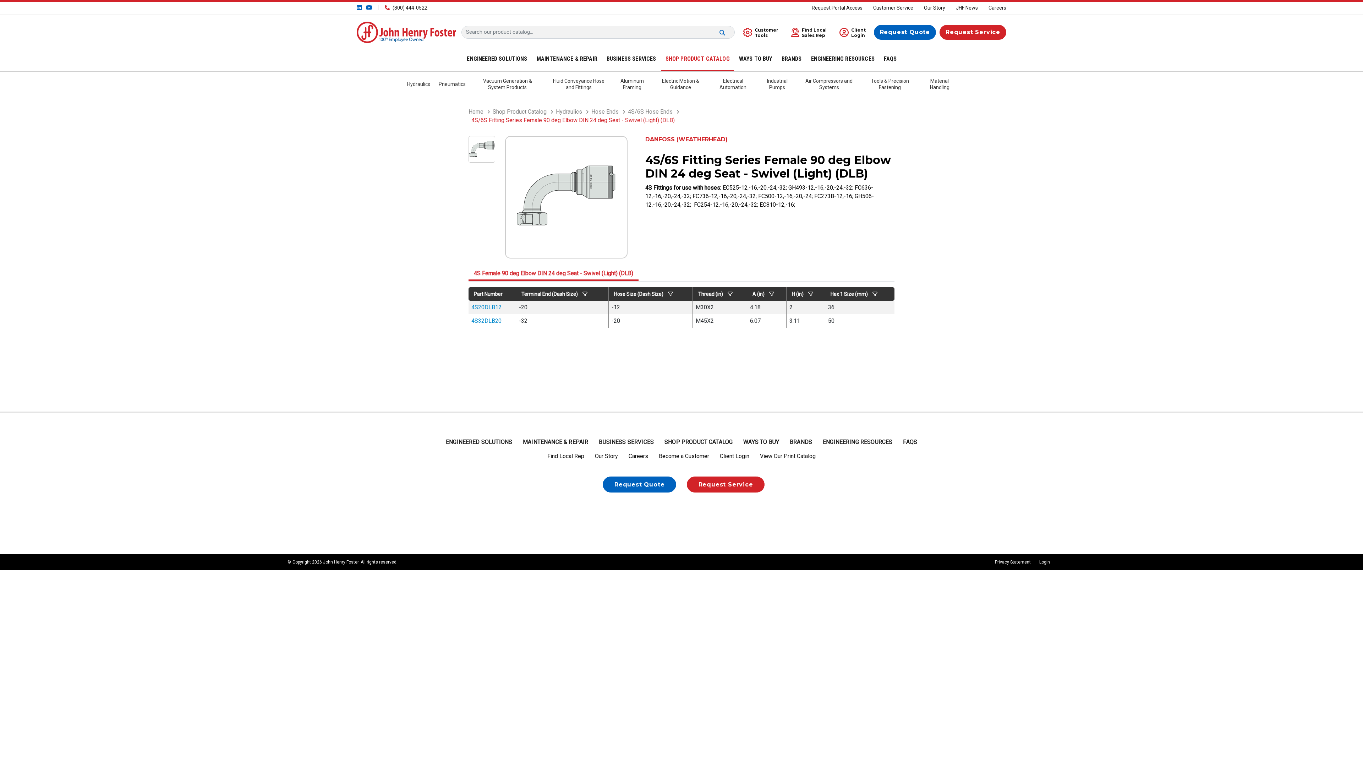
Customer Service (893, 8)
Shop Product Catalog (520, 111)
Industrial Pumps (777, 84)
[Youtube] (368, 7)
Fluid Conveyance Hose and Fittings (578, 84)
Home (476, 111)
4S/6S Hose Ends (650, 111)
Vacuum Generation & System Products (507, 84)
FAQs (910, 442)
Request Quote (905, 32)
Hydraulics (418, 84)
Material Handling (939, 84)
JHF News (967, 8)
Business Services (626, 442)
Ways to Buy (761, 442)
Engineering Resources (857, 442)
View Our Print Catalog (788, 456)
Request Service (973, 32)
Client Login (734, 456)
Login (1044, 562)
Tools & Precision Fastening (890, 84)
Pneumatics (452, 84)
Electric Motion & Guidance (680, 84)
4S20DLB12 (486, 307)
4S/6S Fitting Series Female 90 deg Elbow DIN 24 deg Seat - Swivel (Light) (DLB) (573, 120)
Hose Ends (605, 111)
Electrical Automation (732, 84)
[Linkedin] (360, 7)
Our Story (934, 8)
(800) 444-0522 (410, 8)
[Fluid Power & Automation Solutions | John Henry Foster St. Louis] (406, 31)
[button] (807, 32)
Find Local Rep (565, 456)
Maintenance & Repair (555, 442)
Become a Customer (684, 456)
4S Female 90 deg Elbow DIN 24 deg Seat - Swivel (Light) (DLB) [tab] (553, 273)
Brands (801, 442)
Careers (997, 8)
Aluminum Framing (632, 84)
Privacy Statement (1013, 562)
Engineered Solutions (479, 442)
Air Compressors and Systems (829, 84)
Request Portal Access (837, 8)
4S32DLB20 (486, 320)
